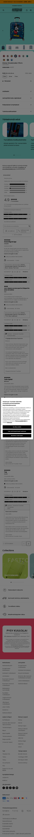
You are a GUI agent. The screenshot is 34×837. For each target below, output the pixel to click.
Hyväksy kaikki (17, 427)
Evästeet (9, 422)
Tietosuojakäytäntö (21, 421)
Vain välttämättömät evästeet (17, 431)
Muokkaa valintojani (17, 435)
